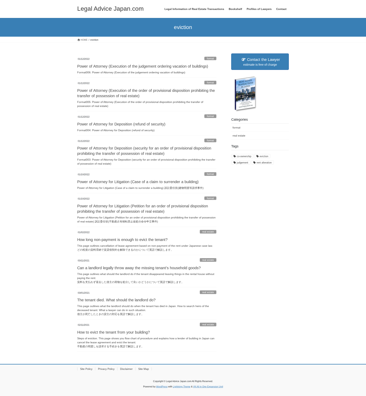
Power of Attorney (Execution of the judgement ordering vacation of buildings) (142, 66)
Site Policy (86, 368)
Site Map (143, 368)
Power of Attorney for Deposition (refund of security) (121, 124)
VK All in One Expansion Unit (208, 386)
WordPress (162, 386)
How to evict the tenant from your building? (113, 332)
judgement (242, 162)
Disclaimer (126, 368)
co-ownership (244, 156)
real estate (208, 231)
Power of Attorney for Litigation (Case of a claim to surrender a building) (138, 182)
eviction (264, 156)
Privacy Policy (106, 368)
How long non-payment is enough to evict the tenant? (122, 240)
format (210, 58)
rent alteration (264, 162)
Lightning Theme (181, 386)
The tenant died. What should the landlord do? (116, 300)
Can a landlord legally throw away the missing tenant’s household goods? (139, 268)
